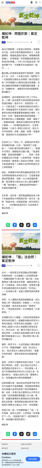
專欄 (3, 42)
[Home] (10, 2)
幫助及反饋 (25, 448)
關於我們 (5, 448)
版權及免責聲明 (26, 444)
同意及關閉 (32, 459)
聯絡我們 (5, 444)
